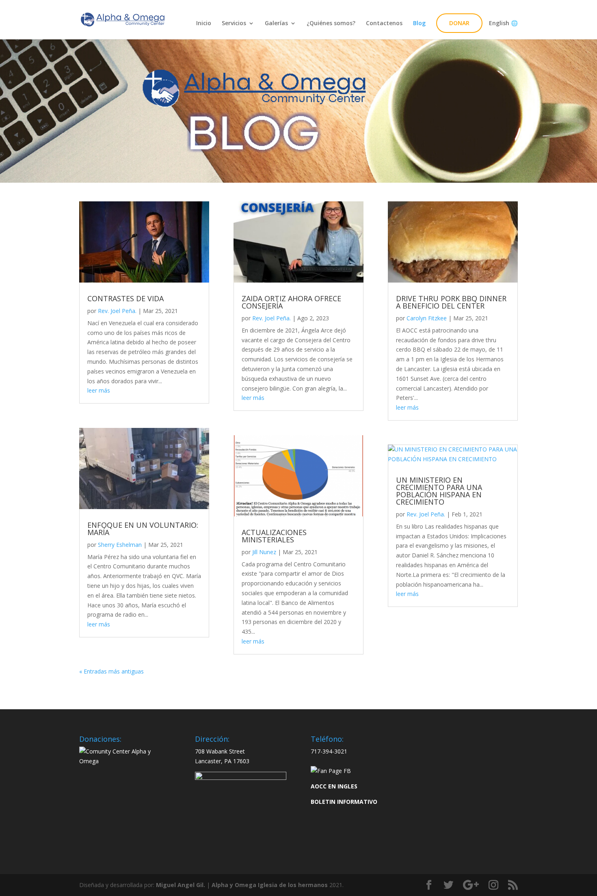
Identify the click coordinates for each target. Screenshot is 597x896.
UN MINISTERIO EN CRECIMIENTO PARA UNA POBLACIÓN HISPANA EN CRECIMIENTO (439, 491)
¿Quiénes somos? (331, 23)
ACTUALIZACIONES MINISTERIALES (274, 535)
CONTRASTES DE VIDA (125, 298)
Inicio (203, 23)
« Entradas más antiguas (111, 671)
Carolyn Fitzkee (427, 318)
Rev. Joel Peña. (117, 311)
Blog (419, 23)
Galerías (276, 23)
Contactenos (384, 23)
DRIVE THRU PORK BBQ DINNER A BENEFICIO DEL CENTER (451, 302)
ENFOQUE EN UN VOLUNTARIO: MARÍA (142, 528)
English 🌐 (501, 23)
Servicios (234, 23)
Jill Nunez (264, 552)
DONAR (459, 23)
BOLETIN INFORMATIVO (344, 801)
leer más (98, 390)
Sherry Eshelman (120, 544)
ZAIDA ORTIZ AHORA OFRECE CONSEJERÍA (291, 302)
